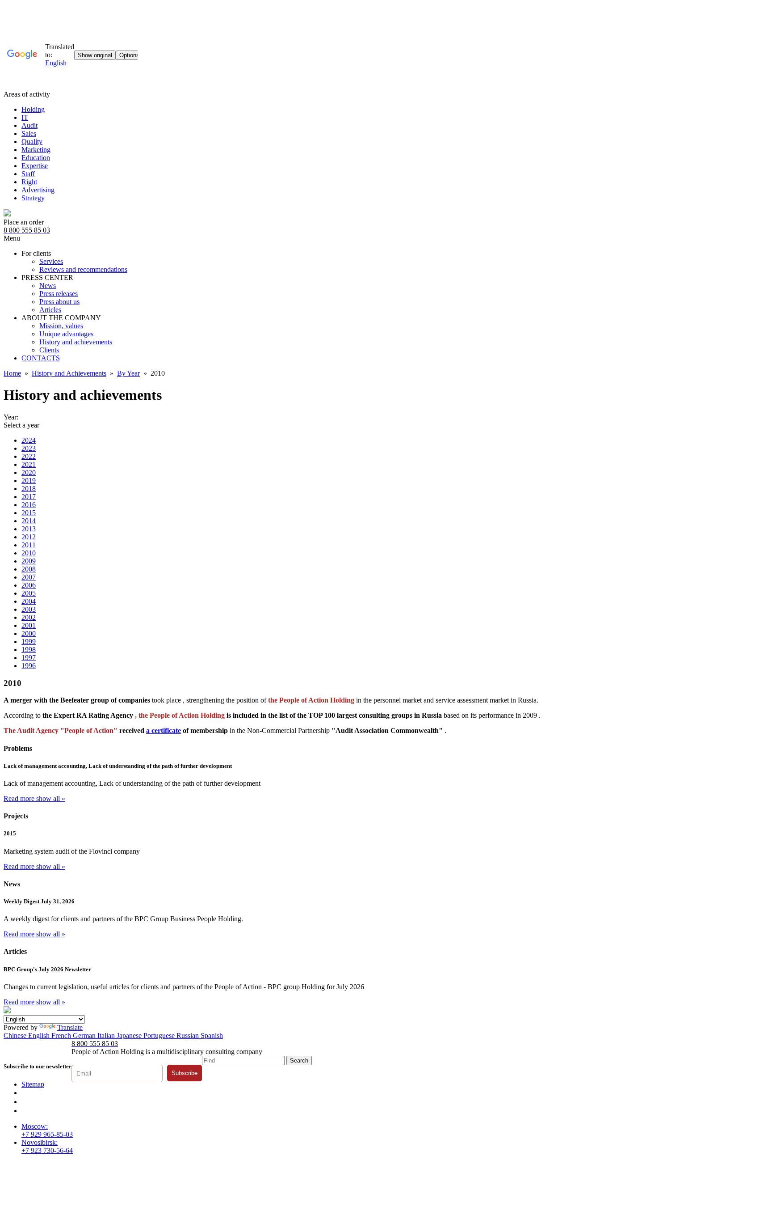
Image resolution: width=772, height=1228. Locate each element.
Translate (70, 1027)
